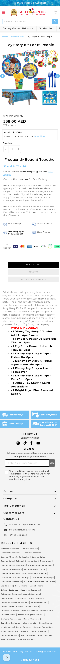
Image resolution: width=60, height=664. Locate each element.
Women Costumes (26, 639)
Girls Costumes (28, 635)
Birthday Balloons (39, 602)
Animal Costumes (31, 594)
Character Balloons (10, 635)
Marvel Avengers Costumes (30, 615)
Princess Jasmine (30, 611)
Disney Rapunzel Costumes (13, 598)
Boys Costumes (45, 635)
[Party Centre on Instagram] (18, 443)
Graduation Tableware (11, 569)
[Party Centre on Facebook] (31, 443)
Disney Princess (23, 627)
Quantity (7, 143)
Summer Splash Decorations (38, 561)
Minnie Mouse (7, 627)
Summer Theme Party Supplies (15, 557)
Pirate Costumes (36, 598)
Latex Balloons (36, 586)
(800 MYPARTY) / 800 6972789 (24, 524)
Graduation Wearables (11, 582)
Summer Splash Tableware (13, 565)
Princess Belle (32, 606)
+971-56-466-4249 (18, 535)
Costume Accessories (11, 619)
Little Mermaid (29, 623)
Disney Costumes (32, 619)
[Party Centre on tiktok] (25, 443)
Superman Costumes (30, 590)
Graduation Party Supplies (40, 565)
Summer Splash (39, 557)
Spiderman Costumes (11, 594)
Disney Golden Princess (17, 28)
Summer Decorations (10, 553)
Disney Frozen (45, 623)
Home (5, 36)
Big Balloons (7, 586)
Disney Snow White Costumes (14, 602)
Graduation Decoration (35, 569)
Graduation (46, 28)
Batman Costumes (9, 590)
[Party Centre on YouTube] (38, 443)
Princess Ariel (46, 611)
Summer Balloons (30, 549)
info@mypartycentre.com (22, 530)
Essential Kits (17, 36)
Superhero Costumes (10, 623)
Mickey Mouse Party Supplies (14, 631)
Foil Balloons (21, 586)
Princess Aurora (8, 615)
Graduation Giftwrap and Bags (15, 578)
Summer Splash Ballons (12, 561)
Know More (40, 136)
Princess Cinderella (10, 611)
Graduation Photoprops (43, 578)
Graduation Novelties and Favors (39, 582)
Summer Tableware (10, 549)
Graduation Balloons (10, 573)
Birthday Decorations (43, 627)
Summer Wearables (32, 553)
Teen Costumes (8, 639)
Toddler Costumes (38, 631)
